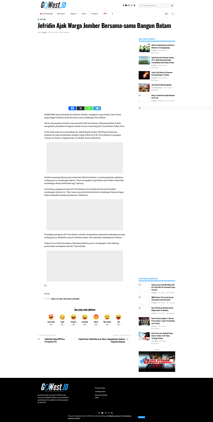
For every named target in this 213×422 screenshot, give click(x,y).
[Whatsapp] (89, 108)
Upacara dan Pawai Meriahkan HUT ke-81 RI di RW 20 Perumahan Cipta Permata (163, 287)
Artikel (43, 19)
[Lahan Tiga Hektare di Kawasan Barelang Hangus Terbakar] (144, 75)
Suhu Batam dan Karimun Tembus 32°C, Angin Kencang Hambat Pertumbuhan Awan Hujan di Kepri (162, 60)
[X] (81, 108)
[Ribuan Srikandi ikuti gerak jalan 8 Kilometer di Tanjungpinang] (144, 48)
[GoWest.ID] (53, 5)
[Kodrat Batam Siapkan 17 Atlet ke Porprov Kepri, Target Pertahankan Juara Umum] (144, 321)
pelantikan (75, 298)
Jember (53, 298)
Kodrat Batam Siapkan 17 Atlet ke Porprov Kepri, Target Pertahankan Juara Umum (163, 321)
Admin (44, 32)
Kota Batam (68, 298)
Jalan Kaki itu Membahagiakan (161, 85)
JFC (57, 298)
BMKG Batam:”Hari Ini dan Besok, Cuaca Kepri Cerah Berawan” (162, 298)
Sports (155, 326)
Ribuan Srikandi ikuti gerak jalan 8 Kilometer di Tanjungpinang (162, 46)
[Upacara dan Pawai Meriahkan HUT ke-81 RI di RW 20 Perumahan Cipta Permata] (144, 287)
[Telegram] (97, 108)
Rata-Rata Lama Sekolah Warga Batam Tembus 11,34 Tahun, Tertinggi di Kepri (162, 335)
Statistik (155, 341)
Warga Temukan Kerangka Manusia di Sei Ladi (163, 96)
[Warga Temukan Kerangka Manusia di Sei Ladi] (144, 98)
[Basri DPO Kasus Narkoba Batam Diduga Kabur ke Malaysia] (144, 311)
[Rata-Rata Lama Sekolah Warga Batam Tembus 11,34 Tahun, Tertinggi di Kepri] (144, 336)
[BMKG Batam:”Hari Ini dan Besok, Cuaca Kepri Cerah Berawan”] (144, 300)
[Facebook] (123, 5)
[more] (112, 13)
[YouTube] (126, 5)
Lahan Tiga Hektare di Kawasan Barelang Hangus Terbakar (161, 73)
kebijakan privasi (114, 416)
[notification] (162, 14)
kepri (61, 298)
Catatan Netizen (157, 88)
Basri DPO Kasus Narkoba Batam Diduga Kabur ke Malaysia (162, 309)
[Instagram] (129, 5)
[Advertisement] (84, 157)
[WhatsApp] (131, 5)
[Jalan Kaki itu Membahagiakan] (144, 88)
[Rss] (134, 5)
